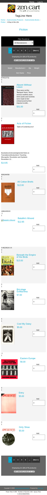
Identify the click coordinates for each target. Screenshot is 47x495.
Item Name (20, 73)
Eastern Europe (27, 358)
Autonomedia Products (15, 20)
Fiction (3, 22)
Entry (21, 392)
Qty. (30, 68)
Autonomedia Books (32, 20)
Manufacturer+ (20, 68)
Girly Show (24, 427)
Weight (36, 68)
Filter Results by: (24, 39)
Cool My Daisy (24, 323)
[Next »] (36, 50)
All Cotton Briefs (25, 181)
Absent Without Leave (24, 86)
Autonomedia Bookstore (22, 488)
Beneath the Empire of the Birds (26, 256)
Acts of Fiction (24, 123)
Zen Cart (40, 488)
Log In (40, 2)
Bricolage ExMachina (22, 290)
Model (10, 68)
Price (29, 73)
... (29, 50)
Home (31, 2)
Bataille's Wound (26, 218)
